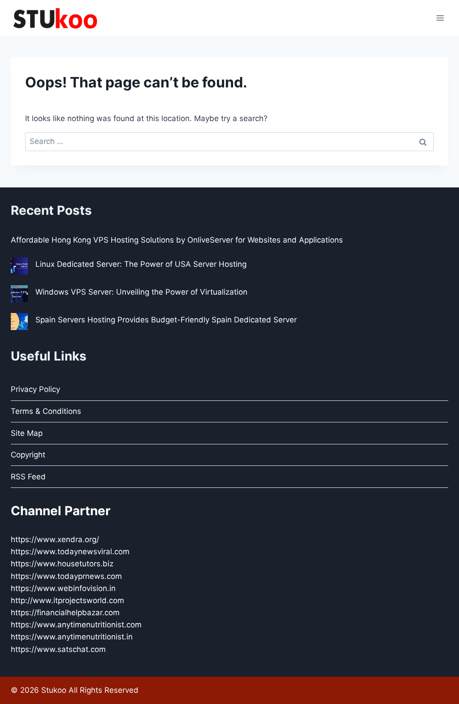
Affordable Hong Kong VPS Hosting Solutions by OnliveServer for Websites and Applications (177, 239)
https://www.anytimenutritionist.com (76, 624)
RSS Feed (28, 476)
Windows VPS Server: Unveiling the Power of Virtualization (141, 291)
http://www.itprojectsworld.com (67, 600)
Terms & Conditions (46, 411)
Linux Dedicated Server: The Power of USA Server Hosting (141, 264)
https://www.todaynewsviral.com (70, 551)
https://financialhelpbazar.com (65, 612)
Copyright (28, 454)
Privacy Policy (35, 389)
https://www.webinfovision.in (63, 588)
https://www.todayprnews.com (66, 576)
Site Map (27, 433)
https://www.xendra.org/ (55, 539)
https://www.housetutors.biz (62, 563)
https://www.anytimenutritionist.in (72, 636)
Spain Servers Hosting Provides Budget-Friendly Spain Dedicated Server (166, 319)
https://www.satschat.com (58, 649)
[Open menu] (440, 18)
